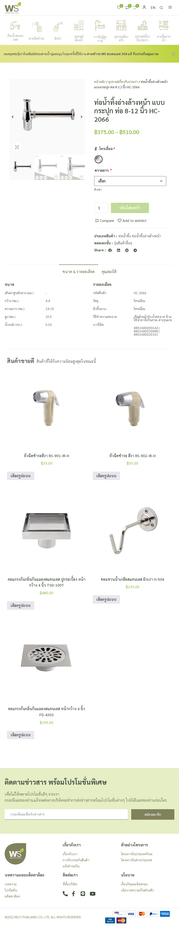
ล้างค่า (98, 189)
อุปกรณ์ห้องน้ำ (79, 38)
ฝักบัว (57, 38)
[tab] (78, 271)
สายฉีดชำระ (36, 38)
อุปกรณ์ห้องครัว (121, 38)
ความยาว (102, 170)
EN (153, 7)
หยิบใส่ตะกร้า (130, 207)
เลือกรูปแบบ (21, 475)
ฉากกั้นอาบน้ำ (164, 38)
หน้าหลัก (99, 81)
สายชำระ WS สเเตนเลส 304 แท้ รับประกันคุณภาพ (122, 54)
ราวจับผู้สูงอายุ (100, 39)
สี (96, 149)
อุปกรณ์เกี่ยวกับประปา (142, 38)
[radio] (98, 159)
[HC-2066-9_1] (47, 117)
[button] (13, 117)
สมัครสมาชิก (153, 814)
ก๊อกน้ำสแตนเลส (15, 37)
